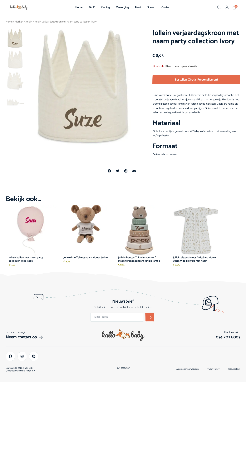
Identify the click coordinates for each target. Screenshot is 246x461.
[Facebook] (10, 356)
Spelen (151, 7)
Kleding (105, 7)
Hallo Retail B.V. (27, 371)
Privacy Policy (213, 369)
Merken (19, 22)
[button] (109, 171)
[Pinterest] (33, 356)
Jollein (29, 22)
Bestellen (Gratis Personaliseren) (196, 79)
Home (78, 7)
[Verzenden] (149, 317)
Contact (166, 7)
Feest (138, 7)
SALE (92, 7)
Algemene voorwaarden (187, 369)
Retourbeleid (233, 369)
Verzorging (122, 7)
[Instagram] (22, 356)
